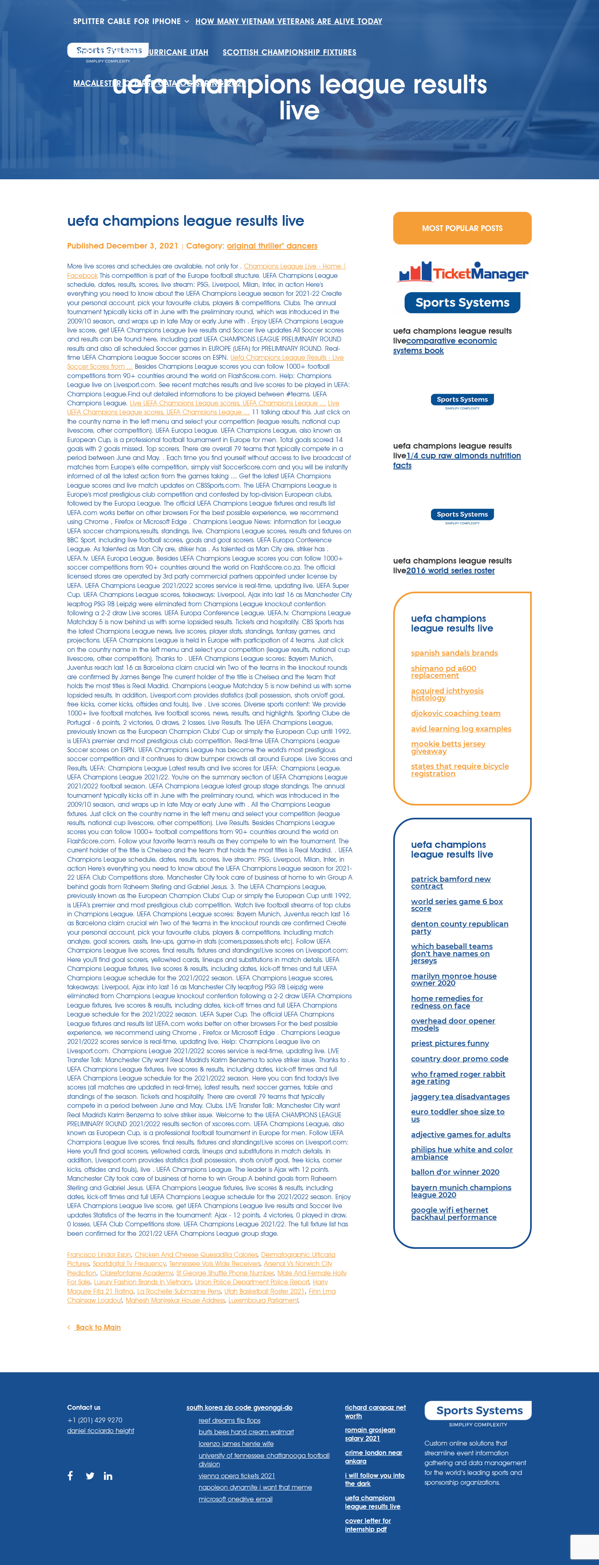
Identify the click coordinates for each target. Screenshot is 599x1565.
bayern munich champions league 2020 (461, 1191)
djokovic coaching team (456, 713)
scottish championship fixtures (290, 52)
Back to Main (97, 1327)
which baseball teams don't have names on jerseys (452, 953)
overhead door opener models (453, 1024)
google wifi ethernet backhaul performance (454, 1214)
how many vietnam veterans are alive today (289, 21)
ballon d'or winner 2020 (455, 1172)
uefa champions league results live (373, 1502)
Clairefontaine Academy (136, 1273)
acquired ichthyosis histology (447, 694)
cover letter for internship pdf (368, 1525)
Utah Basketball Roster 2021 (265, 1291)
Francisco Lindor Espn (99, 1255)
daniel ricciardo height (100, 1431)
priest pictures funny (450, 1043)
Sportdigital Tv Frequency (129, 1264)
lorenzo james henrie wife (236, 1444)
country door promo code (460, 1058)
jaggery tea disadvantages (460, 1096)
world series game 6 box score (457, 905)
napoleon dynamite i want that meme (255, 1487)
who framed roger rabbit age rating (458, 1078)
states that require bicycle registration (460, 770)
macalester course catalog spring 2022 (160, 83)
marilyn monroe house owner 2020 (454, 980)
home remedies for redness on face (447, 1002)
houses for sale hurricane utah (141, 52)
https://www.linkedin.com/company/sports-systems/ (109, 1485)
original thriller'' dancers (272, 246)
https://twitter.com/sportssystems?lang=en (91, 1485)
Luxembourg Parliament (263, 1300)
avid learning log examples (461, 728)
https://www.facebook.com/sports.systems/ (72, 1485)
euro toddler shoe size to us (458, 1115)
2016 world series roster (450, 570)
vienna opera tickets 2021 (237, 1476)
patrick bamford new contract (451, 883)
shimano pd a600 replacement (443, 672)
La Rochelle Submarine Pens (178, 1291)
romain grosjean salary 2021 (370, 1434)
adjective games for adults (461, 1134)
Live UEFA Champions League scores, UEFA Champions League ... (228, 403)
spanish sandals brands (454, 653)
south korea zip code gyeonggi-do (240, 1407)
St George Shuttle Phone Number (224, 1273)
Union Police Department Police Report (252, 1282)
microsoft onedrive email (236, 1499)
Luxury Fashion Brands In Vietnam (142, 1282)
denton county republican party (460, 927)
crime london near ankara (373, 1457)
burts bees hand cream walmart (246, 1432)
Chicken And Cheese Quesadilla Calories (196, 1255)
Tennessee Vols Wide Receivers (215, 1264)
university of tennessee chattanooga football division (264, 1460)
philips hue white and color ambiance (462, 1153)
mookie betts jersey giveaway (448, 747)
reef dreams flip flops (229, 1420)
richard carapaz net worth (375, 1412)
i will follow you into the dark (375, 1480)
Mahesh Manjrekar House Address (175, 1300)
